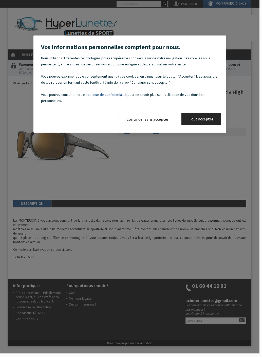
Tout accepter (201, 118)
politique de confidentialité (106, 94)
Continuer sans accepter (147, 119)
